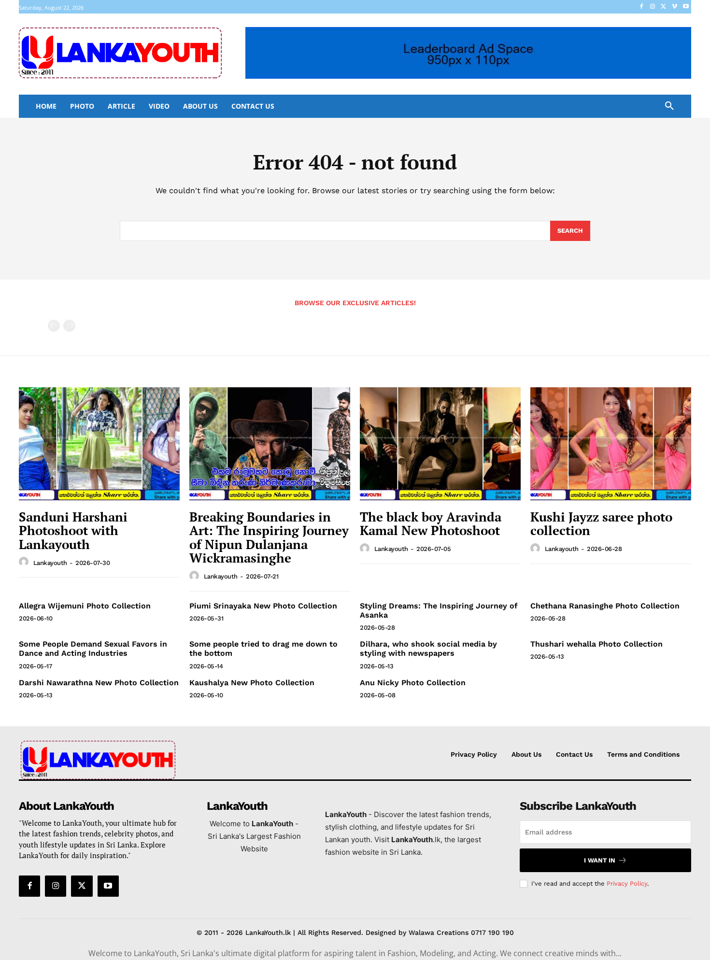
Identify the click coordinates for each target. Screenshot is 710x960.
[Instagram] (652, 7)
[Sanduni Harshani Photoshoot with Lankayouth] (99, 443)
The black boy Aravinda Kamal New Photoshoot (430, 523)
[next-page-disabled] (69, 326)
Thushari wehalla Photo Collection (596, 644)
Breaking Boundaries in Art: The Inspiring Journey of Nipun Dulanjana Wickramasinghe (269, 537)
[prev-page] (54, 326)
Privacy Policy (627, 883)
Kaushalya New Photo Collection (251, 682)
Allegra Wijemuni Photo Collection (85, 605)
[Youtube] (685, 7)
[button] (669, 106)
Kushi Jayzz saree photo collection (601, 523)
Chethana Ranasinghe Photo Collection (605, 605)
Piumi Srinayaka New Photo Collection (263, 605)
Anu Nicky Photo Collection (413, 682)
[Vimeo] (674, 7)
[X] (663, 7)
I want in (599, 860)
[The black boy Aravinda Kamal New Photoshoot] (440, 443)
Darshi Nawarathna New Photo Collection (99, 682)
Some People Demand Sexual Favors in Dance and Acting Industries (93, 648)
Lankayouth (50, 562)
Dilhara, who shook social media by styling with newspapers (428, 648)
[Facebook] (641, 7)
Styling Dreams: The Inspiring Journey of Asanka (439, 610)
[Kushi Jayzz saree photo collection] (610, 443)
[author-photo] (25, 562)
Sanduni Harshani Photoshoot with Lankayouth (73, 530)
